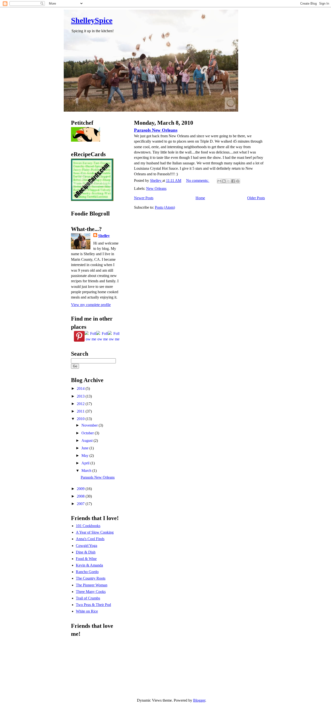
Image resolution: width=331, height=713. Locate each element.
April (85, 463)
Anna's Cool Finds (90, 539)
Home (200, 198)
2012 (81, 404)
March (86, 470)
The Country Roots (90, 578)
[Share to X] (228, 181)
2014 (81, 388)
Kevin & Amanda (89, 565)
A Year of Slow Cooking (95, 532)
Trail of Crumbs (88, 598)
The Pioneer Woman (91, 585)
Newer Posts (143, 198)
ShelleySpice (91, 20)
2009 (81, 489)
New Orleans (156, 188)
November (90, 425)
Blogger (199, 700)
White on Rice (87, 611)
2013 (81, 396)
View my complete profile (91, 305)
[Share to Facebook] (233, 181)
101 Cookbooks (88, 526)
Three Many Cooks (91, 592)
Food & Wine (86, 559)
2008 (81, 496)
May (85, 455)
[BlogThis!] (223, 181)
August (87, 440)
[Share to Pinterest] (237, 181)
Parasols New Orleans (155, 130)
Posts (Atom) (165, 207)
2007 (81, 504)
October (88, 433)
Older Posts (256, 198)
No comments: (197, 180)
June (85, 448)
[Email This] (219, 181)
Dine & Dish (85, 552)
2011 (81, 411)
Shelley (104, 236)
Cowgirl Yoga (86, 546)
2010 (81, 419)
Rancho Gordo (87, 572)
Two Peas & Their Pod (93, 605)
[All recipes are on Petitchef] (85, 140)
